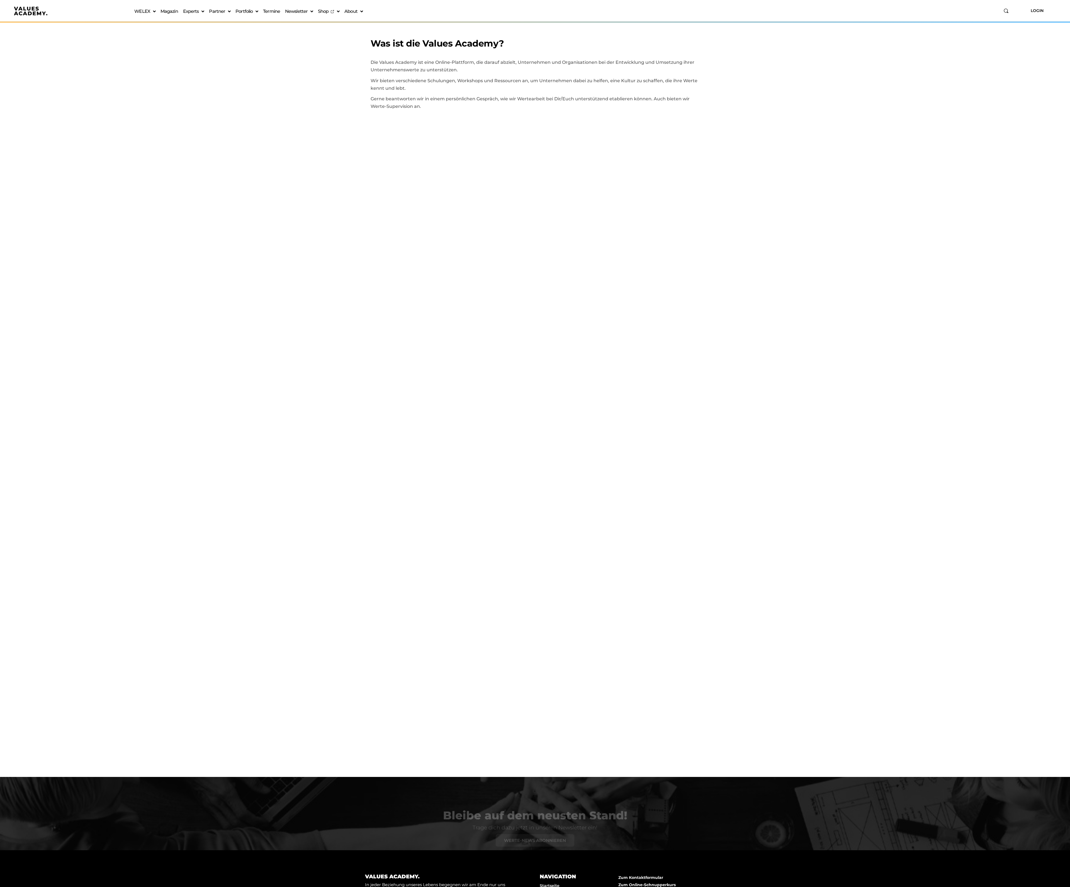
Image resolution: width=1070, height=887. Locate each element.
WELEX (142, 11)
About (351, 11)
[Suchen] (1006, 11)
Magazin (169, 11)
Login (1037, 10)
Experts (191, 11)
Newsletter (296, 11)
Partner (217, 11)
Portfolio (244, 11)
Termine (271, 11)
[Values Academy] (30, 11)
